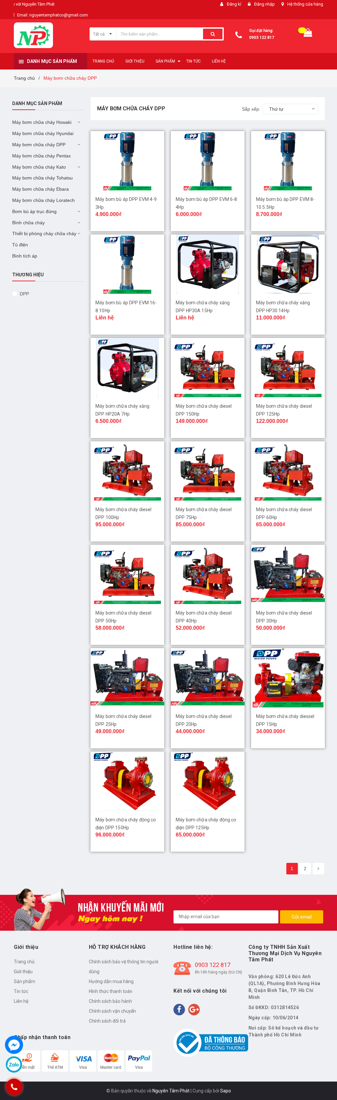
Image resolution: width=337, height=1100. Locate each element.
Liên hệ (21, 1001)
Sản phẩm (24, 981)
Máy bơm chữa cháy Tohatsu (42, 177)
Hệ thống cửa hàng (305, 4)
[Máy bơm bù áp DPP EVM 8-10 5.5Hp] (288, 160)
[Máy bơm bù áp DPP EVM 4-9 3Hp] (127, 160)
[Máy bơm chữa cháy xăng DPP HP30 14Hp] (288, 264)
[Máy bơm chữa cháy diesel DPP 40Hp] (208, 574)
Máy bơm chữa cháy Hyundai (42, 133)
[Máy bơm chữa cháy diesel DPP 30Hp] (288, 574)
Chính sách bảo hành (110, 1001)
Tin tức (21, 991)
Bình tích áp (24, 256)
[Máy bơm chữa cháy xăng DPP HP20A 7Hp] (127, 367)
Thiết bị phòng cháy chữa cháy (44, 233)
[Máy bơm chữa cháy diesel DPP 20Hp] (208, 677)
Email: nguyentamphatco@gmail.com (52, 15)
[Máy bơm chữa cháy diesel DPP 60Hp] (288, 471)
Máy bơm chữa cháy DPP (38, 144)
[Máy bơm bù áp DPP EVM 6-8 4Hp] (208, 160)
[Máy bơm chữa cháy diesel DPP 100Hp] (127, 471)
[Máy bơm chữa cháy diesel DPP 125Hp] (288, 367)
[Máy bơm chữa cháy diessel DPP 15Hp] (288, 677)
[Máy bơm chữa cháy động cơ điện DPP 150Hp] (127, 781)
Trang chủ (24, 961)
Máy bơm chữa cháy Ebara (40, 189)
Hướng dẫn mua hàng (111, 981)
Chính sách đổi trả (107, 1021)
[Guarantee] (210, 1042)
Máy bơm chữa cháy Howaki (41, 122)
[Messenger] (14, 1045)
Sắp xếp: (251, 109)
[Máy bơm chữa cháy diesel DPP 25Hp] (127, 677)
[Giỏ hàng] (308, 34)
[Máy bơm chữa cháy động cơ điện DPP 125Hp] (208, 781)
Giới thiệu (23, 971)
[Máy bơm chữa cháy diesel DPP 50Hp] (127, 574)
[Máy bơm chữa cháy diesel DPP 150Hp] (208, 367)
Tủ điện (20, 244)
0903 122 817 (261, 37)
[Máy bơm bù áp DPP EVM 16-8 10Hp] (127, 264)
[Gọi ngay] (14, 1087)
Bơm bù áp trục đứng (34, 211)
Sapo (225, 1090)
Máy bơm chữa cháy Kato (39, 167)
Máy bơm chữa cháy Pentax (41, 155)
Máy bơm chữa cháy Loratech (43, 200)
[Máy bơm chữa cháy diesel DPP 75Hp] (208, 471)
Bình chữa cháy (28, 222)
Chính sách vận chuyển (112, 1011)
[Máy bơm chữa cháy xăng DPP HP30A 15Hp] (208, 264)
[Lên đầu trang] (322, 1080)
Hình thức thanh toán (110, 991)
